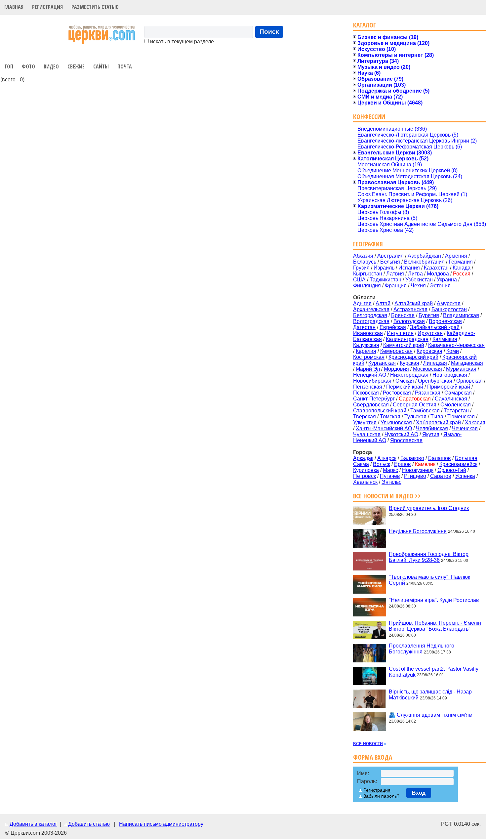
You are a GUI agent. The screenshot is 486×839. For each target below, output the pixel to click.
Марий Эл (368, 369)
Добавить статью (89, 824)
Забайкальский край (435, 327)
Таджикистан (385, 279)
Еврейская (393, 327)
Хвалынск (365, 482)
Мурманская (461, 369)
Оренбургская (435, 381)
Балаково (412, 458)
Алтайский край (413, 303)
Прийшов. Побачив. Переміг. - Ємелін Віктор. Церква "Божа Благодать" (435, 626)
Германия (461, 262)
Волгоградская (371, 321)
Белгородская (370, 315)
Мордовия (396, 369)
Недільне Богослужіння (418, 531)
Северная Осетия (414, 404)
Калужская (366, 345)
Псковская (366, 393)
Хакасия (475, 422)
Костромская (369, 357)
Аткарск (386, 458)
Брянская (403, 315)
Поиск (269, 31)
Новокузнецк (417, 470)
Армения (456, 256)
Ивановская (368, 333)
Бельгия (390, 262)
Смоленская (455, 404)
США (359, 279)
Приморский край (448, 387)
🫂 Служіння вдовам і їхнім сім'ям (430, 715)
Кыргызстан (367, 273)
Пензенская (367, 387)
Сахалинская (451, 398)
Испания (409, 268)
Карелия (366, 351)
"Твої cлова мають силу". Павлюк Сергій (429, 580)
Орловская (469, 381)
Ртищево (415, 476)
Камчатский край (403, 345)
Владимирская (461, 315)
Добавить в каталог (33, 824)
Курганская (382, 363)
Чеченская (465, 428)
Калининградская (407, 339)
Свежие (76, 66)
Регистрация (47, 7)
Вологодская (409, 321)
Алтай (383, 303)
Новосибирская (372, 381)
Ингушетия (400, 333)
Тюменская (461, 416)
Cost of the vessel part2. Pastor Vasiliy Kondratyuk (433, 671)
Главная (13, 7)
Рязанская (427, 393)
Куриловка (366, 470)
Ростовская (397, 393)
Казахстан (436, 268)
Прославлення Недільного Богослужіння (421, 648)
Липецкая (435, 363)
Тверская (364, 416)
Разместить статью (95, 7)
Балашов (439, 458)
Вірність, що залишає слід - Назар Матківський (430, 694)
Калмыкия (444, 339)
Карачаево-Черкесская (456, 345)
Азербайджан (424, 256)
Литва (415, 273)
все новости (368, 743)
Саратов (440, 476)
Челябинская (432, 428)
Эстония (440, 285)
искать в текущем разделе (181, 41)
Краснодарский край (413, 357)
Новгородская (449, 375)
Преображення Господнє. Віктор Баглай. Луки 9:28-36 (428, 557)
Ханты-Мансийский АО (384, 428)
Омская (404, 381)
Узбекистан (419, 279)
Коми (452, 351)
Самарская (458, 393)
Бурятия (429, 315)
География (368, 243)
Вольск (381, 464)
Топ (8, 66)
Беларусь (364, 262)
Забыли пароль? (381, 796)
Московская (427, 369)
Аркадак (363, 458)
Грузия (361, 268)
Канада (461, 268)
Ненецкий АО (369, 375)
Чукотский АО (401, 434)
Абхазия (363, 256)
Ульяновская (396, 422)
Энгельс (391, 482)
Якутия (430, 434)
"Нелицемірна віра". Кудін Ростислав (434, 600)
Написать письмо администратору (161, 824)
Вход (418, 793)
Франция (396, 285)
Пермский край (404, 387)
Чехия (418, 285)
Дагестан (364, 327)
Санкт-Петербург (374, 398)
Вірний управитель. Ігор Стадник (429, 508)
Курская (409, 363)
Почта (124, 66)
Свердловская (371, 404)
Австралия (390, 256)
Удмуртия (365, 422)
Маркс (390, 470)
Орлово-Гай (451, 470)
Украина (447, 279)
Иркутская (430, 333)
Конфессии (369, 116)
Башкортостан (449, 309)
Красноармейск (458, 464)
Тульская (415, 416)
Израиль (384, 268)
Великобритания (424, 262)
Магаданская (467, 363)
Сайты (101, 66)
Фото (28, 66)
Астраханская (410, 309)
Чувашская (367, 434)
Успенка (465, 476)
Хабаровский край (438, 422)
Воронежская (445, 321)
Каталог (364, 25)
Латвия (395, 273)
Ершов (402, 464)
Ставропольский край (379, 410)
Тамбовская (425, 410)
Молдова (438, 273)
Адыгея (362, 303)
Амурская (449, 303)
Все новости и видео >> (387, 495)
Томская (390, 416)
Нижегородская (409, 375)
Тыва (436, 416)
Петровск (364, 476)
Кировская (429, 351)
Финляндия (367, 285)
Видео (51, 66)
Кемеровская (396, 351)
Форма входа (372, 757)
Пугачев (390, 476)
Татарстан (456, 410)
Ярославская (406, 440)
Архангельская (371, 309)
